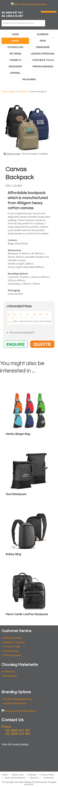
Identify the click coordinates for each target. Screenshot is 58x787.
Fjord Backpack (16, 494)
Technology (15, 47)
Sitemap (32, 774)
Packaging (29, 79)
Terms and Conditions (15, 777)
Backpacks (22, 91)
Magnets (15, 60)
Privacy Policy (47, 774)
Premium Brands (43, 66)
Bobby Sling (13, 554)
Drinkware (43, 47)
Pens (43, 41)
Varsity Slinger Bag (18, 433)
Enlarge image (14, 153)
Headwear (15, 66)
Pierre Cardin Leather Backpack (27, 614)
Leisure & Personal (43, 53)
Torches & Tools (43, 60)
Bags (15, 41)
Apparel (15, 73)
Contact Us (48, 777)
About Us (34, 777)
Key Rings (15, 53)
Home (15, 34)
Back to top (18, 774)
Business (42, 34)
